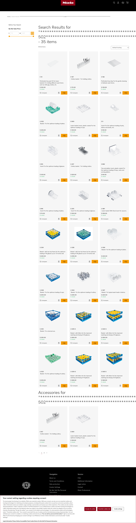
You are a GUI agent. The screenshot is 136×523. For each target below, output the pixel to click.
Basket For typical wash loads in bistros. (113, 292)
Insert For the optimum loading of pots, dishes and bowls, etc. (112, 126)
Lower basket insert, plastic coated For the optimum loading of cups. (82, 126)
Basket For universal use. (47, 331)
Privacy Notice (16, 521)
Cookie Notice (34, 521)
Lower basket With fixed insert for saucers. (114, 211)
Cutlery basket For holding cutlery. (81, 79)
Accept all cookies (90, 509)
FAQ (79, 478)
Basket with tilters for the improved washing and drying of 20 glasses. (81, 334)
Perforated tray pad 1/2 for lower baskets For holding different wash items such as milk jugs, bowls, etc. (51, 82)
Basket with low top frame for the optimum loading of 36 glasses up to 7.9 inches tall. (83, 252)
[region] (68, 509)
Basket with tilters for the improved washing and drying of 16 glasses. (111, 334)
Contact (80, 487)
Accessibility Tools (25, 521)
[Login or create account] (118, 3)
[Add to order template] (59, 93)
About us (52, 478)
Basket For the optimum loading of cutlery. (83, 292)
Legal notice (82, 484)
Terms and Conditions (56, 481)
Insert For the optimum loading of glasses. (52, 166)
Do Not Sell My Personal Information (57, 491)
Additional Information (85, 481)
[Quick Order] (122, 3)
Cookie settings (118, 509)
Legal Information (7, 521)
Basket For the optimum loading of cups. (52, 292)
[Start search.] (114, 2)
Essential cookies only (104, 509)
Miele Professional (84, 490)
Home (8, 16)
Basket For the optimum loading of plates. (52, 123)
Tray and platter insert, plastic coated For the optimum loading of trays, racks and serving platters (113, 170)
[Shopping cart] (127, 3)
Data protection (54, 484)
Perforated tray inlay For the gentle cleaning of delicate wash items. (114, 82)
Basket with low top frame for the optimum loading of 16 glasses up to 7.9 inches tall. (52, 252)
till (20, 33)
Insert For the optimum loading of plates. (52, 211)
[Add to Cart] (64, 93)
